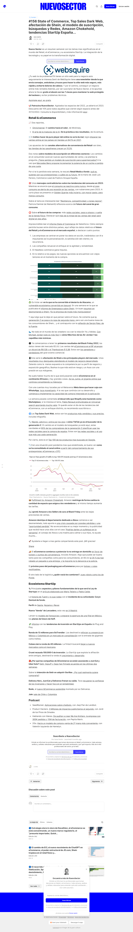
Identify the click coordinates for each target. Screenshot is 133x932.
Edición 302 (33, 836)
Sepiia (40, 605)
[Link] (25, 118)
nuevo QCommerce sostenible (51, 689)
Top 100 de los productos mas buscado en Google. (71, 440)
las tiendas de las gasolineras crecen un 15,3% (50, 148)
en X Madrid (71, 610)
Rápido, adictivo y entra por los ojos (48, 422)
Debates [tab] (49, 822)
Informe (35, 624)
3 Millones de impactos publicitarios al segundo (71, 709)
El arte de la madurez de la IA (46, 132)
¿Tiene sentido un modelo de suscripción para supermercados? (67, 160)
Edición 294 (33, 856)
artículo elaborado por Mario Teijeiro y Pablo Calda (66, 592)
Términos (70, 917)
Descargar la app (77, 922)
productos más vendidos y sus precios (86, 413)
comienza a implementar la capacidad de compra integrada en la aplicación (64, 394)
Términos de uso (67, 905)
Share (31, 546)
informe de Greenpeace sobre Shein (57, 308)
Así (30, 512)
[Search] (97, 6)
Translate (33, 17)
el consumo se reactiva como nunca (69, 186)
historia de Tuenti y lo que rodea (46, 597)
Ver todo (33, 886)
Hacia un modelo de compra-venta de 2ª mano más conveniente (67, 723)
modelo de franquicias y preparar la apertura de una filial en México (70, 616)
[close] (86, 869)
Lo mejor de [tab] (34, 822)
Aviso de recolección (82, 917)
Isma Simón (37, 37)
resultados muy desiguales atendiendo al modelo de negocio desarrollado (63, 361)
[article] (66, 835)
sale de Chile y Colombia (45, 694)
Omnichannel (38, 128)
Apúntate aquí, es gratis (40, 100)
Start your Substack (59, 922)
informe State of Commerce (62, 224)
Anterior (36, 781)
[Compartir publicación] (101, 6)
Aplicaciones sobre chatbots (58, 705)
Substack (56, 928)
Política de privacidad (80, 907)
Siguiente (96, 781)
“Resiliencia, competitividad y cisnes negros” (81, 201)
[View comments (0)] (38, 44)
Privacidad (62, 917)
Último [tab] (42, 822)
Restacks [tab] (44, 796)
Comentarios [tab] (34, 796)
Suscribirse (110, 6)
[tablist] (38, 796)
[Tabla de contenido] (2, 466)
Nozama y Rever (51, 605)
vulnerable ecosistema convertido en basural (50, 305)
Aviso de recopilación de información (59, 907)
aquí (85, 112)
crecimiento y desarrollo (73, 655)
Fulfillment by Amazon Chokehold (47, 500)
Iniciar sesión (124, 6)
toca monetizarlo (48, 390)
